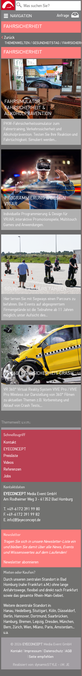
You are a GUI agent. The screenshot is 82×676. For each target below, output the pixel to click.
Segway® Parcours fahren (35, 289)
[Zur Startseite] (8, 5)
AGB (68, 651)
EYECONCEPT (14, 449)
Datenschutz (53, 651)
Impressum (33, 651)
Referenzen (12, 469)
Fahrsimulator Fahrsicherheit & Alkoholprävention (27, 107)
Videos (8, 462)
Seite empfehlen (41, 656)
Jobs (7, 476)
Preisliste (10, 455)
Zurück (9, 37)
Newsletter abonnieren (20, 562)
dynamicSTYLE (46, 664)
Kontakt (9, 442)
